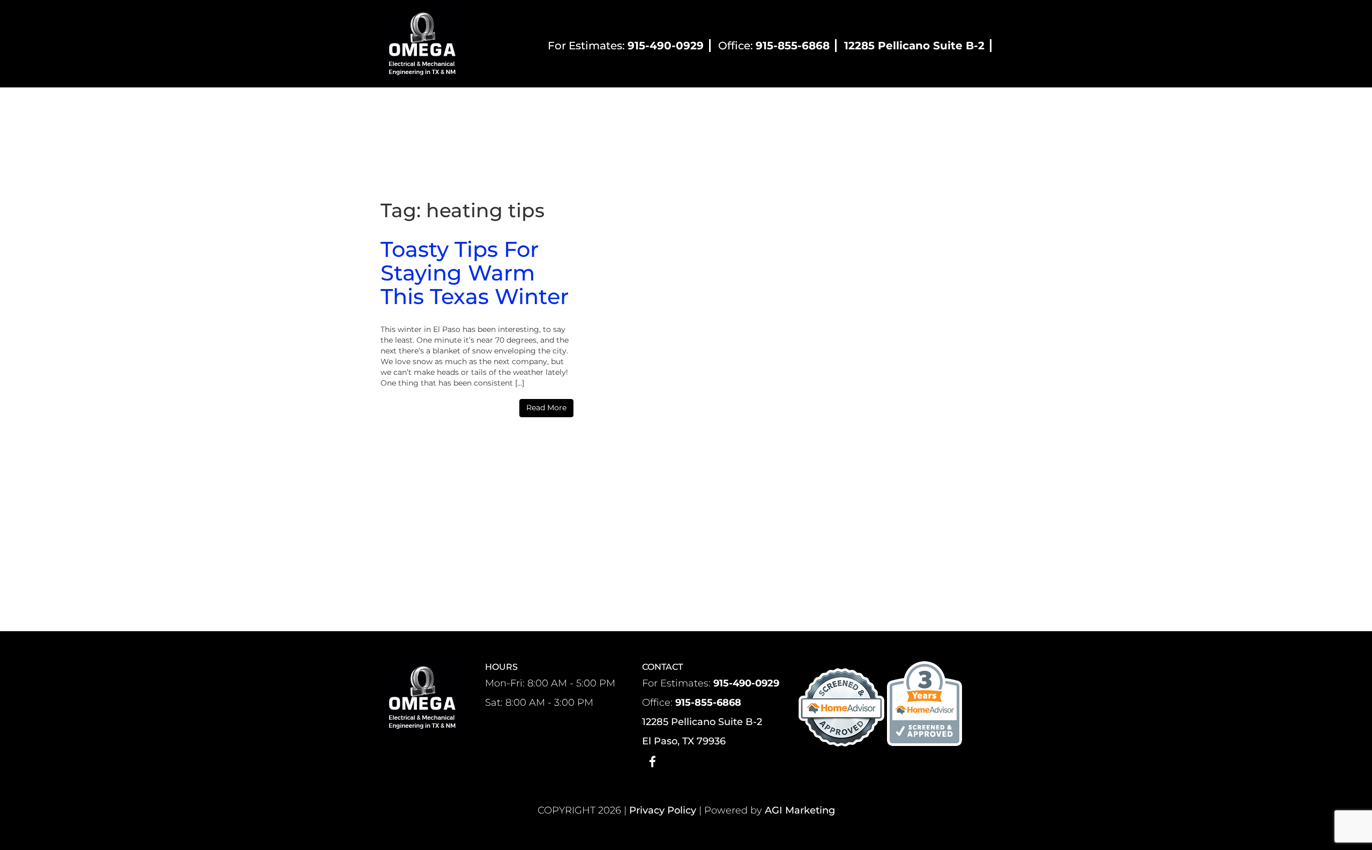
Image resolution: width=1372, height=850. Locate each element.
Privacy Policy (662, 810)
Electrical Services (771, 106)
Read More (546, 407)
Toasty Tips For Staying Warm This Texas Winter (475, 272)
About (498, 106)
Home (454, 106)
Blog (837, 106)
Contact (882, 106)
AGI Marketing (800, 810)
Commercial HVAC (675, 106)
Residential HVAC (574, 106)
